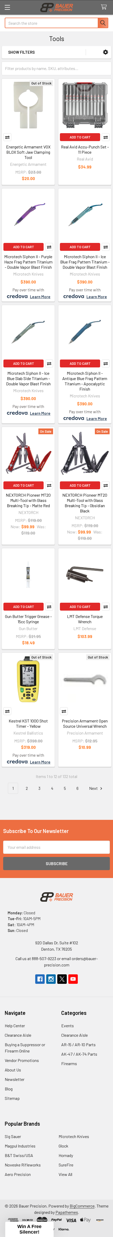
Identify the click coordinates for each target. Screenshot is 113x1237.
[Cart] (105, 7)
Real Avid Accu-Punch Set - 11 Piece (85, 149)
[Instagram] (51, 979)
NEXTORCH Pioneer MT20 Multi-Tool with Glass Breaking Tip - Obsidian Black (84, 502)
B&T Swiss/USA (19, 1155)
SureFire (66, 1164)
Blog (9, 1088)
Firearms (69, 1063)
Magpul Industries (20, 1145)
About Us (13, 1069)
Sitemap (12, 1098)
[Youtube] (73, 979)
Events (67, 1025)
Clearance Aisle (18, 1035)
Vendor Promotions (22, 1060)
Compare (7, 137)
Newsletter (14, 1079)
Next (94, 788)
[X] (62, 979)
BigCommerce (82, 1205)
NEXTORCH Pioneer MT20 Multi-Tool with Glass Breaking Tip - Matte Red (28, 500)
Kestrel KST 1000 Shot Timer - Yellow (28, 723)
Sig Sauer (13, 1136)
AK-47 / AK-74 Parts (79, 1053)
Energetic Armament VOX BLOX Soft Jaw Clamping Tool (28, 152)
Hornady (66, 1155)
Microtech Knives (74, 1136)
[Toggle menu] (7, 7)
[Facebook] (40, 979)
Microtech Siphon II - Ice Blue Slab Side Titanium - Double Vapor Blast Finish (28, 378)
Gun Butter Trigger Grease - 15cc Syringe (28, 619)
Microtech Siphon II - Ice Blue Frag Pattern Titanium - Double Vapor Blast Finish (85, 262)
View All (65, 1174)
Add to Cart (80, 137)
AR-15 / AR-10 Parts (78, 1044)
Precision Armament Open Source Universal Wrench (85, 723)
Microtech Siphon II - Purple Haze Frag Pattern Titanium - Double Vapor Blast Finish (28, 262)
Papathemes (66, 1212)
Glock (63, 1145)
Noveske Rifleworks (23, 1164)
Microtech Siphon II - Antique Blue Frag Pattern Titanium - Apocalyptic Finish (84, 381)
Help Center (15, 1025)
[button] (105, 52)
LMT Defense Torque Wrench (85, 619)
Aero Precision (18, 1174)
